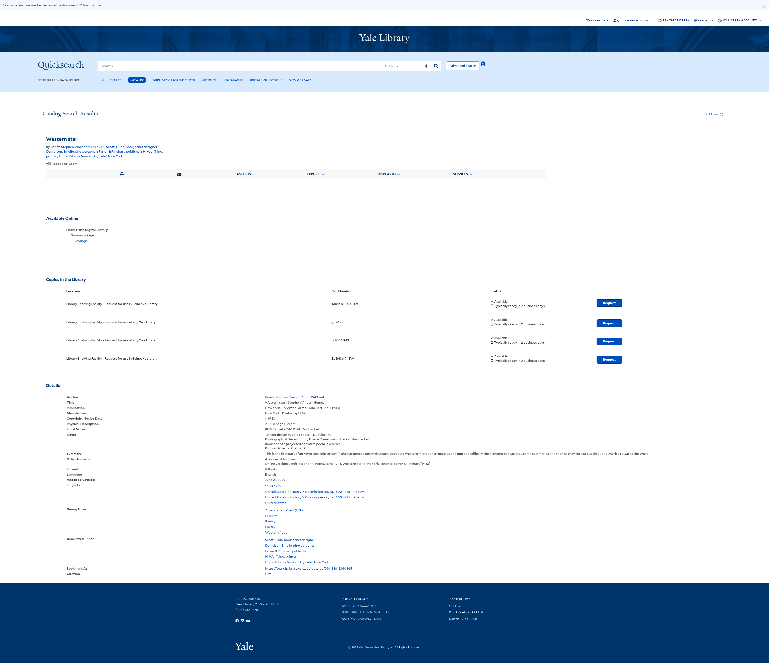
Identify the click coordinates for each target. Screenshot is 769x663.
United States (275, 492)
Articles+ (209, 80)
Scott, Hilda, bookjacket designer (131, 147)
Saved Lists (599, 20)
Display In (387, 174)
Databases (233, 80)
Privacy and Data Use (466, 612)
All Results (111, 80)
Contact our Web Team (361, 618)
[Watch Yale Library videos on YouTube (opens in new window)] (248, 621)
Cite (268, 574)
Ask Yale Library (676, 20)
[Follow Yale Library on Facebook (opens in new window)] (237, 621)
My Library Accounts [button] (740, 20)
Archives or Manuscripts (173, 80)
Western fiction (277, 532)
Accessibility (459, 599)
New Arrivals (300, 80)
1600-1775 (273, 486)
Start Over (711, 114)
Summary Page (82, 235)
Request (609, 303)
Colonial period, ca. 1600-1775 (327, 492)
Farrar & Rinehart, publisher (120, 151)
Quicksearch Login (632, 20)
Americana (273, 510)
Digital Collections (265, 80)
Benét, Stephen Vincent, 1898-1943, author (297, 397)
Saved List (244, 174)
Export (313, 174)
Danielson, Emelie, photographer (71, 151)
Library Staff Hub (463, 618)
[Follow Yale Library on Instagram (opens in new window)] (242, 621)
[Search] (436, 66)
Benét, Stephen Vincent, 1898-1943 (77, 147)
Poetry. (359, 492)
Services (460, 174)
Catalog (137, 80)
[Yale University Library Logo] (384, 38)
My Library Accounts (359, 605)
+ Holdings (79, 241)
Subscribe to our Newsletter (366, 612)
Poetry (270, 521)
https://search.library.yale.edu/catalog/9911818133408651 (309, 568)
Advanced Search (462, 66)
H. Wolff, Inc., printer (281, 556)
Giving (454, 605)
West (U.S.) (294, 510)
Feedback (705, 20)
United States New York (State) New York (91, 156)
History (295, 492)
